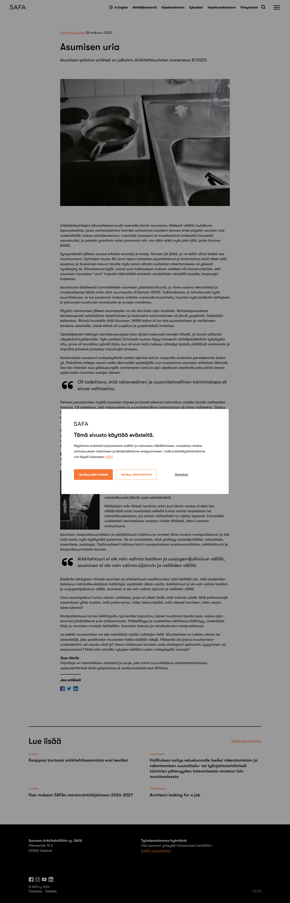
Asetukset (181, 474)
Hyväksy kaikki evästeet (93, 474)
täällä (109, 457)
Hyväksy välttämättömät (136, 474)
